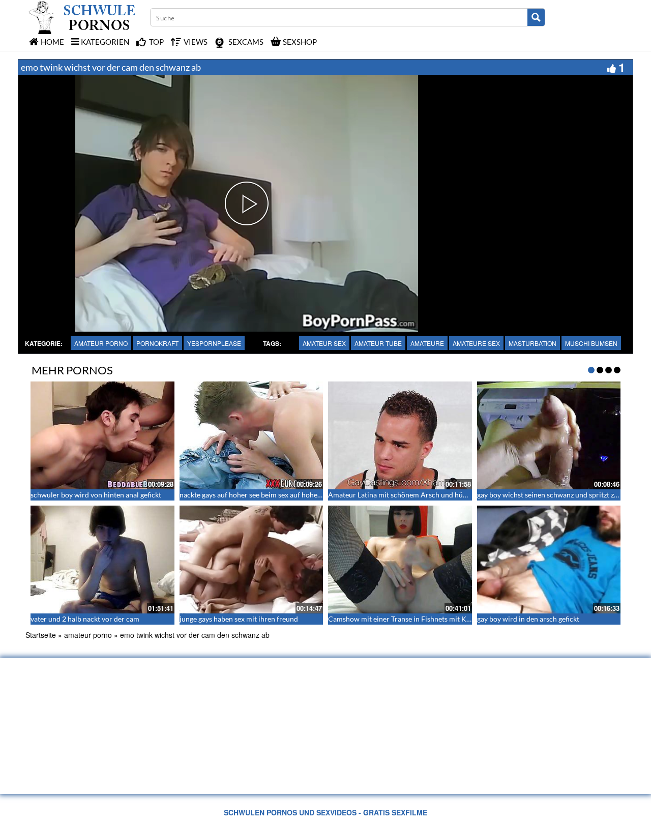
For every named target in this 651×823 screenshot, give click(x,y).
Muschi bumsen (591, 343)
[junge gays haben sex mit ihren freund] (251, 559)
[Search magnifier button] (536, 17)
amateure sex (476, 343)
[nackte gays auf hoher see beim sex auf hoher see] (251, 435)
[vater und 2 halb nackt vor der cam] (102, 559)
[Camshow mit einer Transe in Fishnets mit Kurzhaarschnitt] (400, 559)
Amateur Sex (324, 343)
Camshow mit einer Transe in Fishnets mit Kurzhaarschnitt (420, 618)
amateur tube (378, 343)
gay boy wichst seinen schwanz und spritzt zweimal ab (561, 494)
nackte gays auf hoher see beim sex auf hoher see (256, 494)
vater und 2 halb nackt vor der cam (85, 618)
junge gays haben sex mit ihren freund (239, 618)
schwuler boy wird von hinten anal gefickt (96, 494)
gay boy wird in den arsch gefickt (528, 618)
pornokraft (157, 343)
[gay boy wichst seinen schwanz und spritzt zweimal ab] (549, 435)
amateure (427, 343)
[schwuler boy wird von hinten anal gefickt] (102, 435)
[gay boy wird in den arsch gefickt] (549, 559)
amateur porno (101, 343)
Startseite (40, 635)
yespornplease (214, 343)
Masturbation (532, 343)
